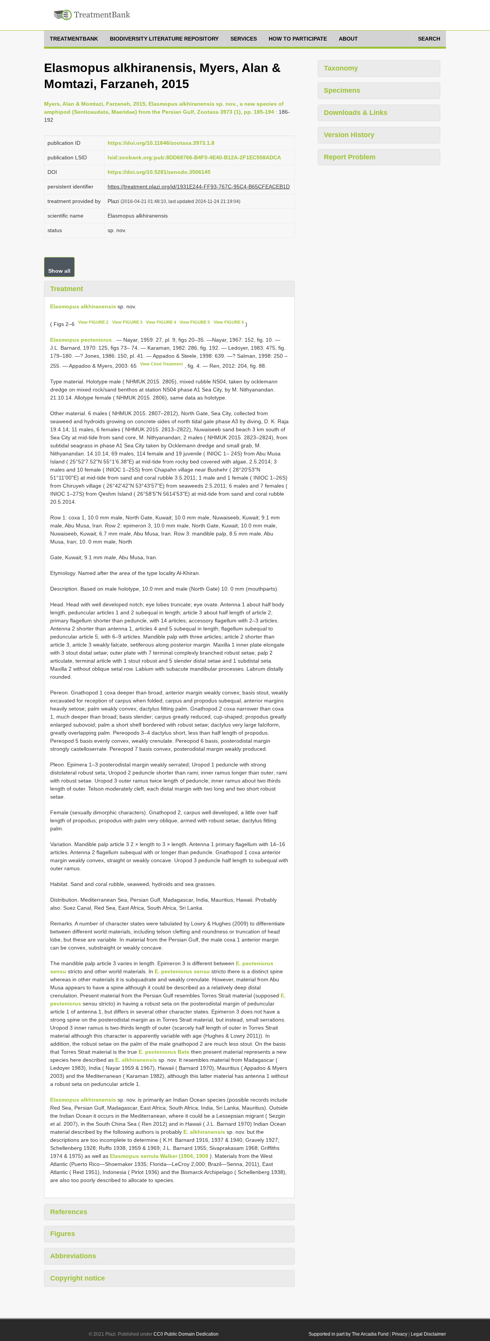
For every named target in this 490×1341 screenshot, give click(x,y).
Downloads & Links (355, 112)
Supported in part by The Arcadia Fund (349, 1334)
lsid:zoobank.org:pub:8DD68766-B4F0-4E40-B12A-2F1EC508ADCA (194, 157)
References (68, 1212)
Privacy (399, 1334)
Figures (62, 1234)
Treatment (66, 289)
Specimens (342, 90)
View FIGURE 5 (195, 322)
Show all (59, 271)
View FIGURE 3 (127, 322)
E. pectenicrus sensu (182, 971)
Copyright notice (77, 1278)
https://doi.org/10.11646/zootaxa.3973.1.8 (161, 143)
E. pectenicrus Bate (164, 1052)
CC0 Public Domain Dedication (186, 1334)
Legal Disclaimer (428, 1334)
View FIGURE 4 (161, 322)
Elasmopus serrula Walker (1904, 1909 (159, 1156)
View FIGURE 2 (93, 322)
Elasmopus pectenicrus (81, 340)
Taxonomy (341, 68)
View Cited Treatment (161, 364)
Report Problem (350, 157)
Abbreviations (73, 1256)
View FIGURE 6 (229, 322)
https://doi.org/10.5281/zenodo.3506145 (159, 172)
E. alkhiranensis (136, 1060)
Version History (349, 135)
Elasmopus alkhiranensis (83, 306)
